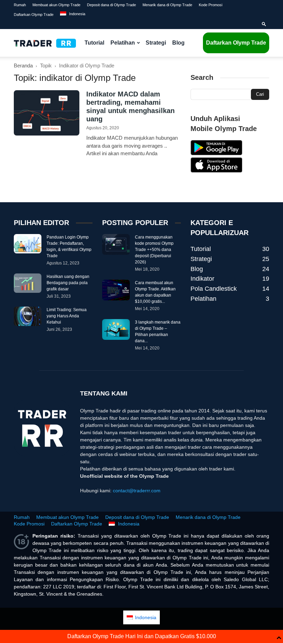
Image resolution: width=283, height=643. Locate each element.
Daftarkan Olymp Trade (33, 14)
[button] (264, 24)
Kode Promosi (210, 5)
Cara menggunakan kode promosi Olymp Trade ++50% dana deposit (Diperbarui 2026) (154, 249)
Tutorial (94, 43)
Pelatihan (122, 43)
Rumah (20, 5)
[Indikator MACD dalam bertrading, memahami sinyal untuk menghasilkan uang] (46, 113)
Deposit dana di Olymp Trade (111, 5)
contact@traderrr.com (136, 490)
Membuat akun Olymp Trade (56, 5)
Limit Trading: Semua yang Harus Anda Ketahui (67, 316)
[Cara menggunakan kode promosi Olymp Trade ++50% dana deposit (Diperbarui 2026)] (116, 244)
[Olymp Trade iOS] (216, 171)
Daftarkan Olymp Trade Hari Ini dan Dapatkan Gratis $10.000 (141, 636)
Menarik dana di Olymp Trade (167, 5)
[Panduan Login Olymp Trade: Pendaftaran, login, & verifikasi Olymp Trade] (27, 243)
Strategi (156, 43)
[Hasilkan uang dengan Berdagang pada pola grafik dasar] (27, 283)
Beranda (23, 65)
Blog (178, 43)
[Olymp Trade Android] (216, 153)
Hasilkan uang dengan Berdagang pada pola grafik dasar (68, 282)
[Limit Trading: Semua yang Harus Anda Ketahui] (27, 316)
